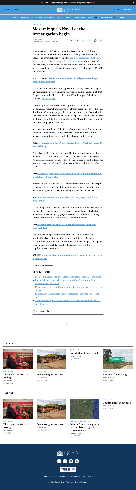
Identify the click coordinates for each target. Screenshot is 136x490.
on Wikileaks (48, 98)
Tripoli (84, 482)
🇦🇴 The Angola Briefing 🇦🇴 (105, 17)
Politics (68, 17)
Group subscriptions (83, 17)
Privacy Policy (87, 476)
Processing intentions (50, 374)
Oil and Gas (24, 17)
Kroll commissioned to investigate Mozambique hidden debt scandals (69, 277)
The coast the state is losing (16, 376)
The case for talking (115, 374)
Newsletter (37, 25)
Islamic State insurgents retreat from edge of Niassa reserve (84, 427)
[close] (133, 2)
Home (14, 17)
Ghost (79, 482)
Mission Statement (58, 476)
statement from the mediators (68, 61)
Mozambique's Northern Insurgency (46, 17)
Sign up (46, 476)
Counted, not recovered (84, 353)
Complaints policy (73, 476)
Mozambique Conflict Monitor (82, 421)
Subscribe (127, 10)
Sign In (116, 10)
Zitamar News (8, 381)
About (121, 17)
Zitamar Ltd (37, 39)
